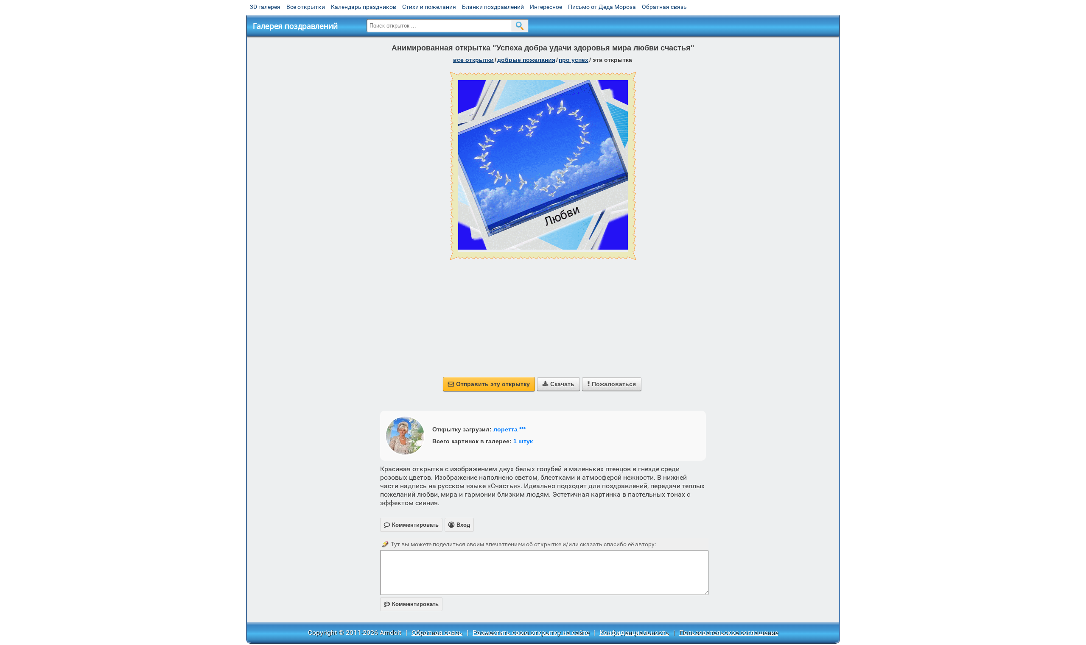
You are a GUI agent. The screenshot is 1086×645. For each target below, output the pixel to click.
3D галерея (265, 6)
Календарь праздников (363, 6)
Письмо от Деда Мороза (602, 6)
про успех (573, 59)
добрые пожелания (526, 59)
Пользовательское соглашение (728, 632)
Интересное (546, 6)
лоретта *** (509, 429)
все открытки (473, 59)
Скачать (558, 384)
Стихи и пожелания (429, 6)
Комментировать (411, 604)
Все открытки (305, 6)
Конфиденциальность (634, 632)
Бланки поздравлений (493, 6)
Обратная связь (664, 6)
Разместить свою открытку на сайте (531, 632)
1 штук (523, 441)
